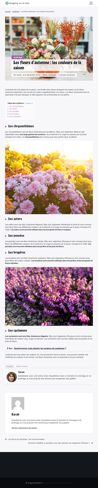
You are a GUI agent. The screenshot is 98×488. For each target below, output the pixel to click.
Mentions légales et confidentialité (58, 483)
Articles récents (22, 366)
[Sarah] (12, 377)
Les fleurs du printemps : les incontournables (26, 439)
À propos (9, 366)
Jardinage (17, 57)
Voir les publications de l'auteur (24, 428)
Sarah (21, 372)
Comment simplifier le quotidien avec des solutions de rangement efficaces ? (59, 443)
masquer (29, 103)
